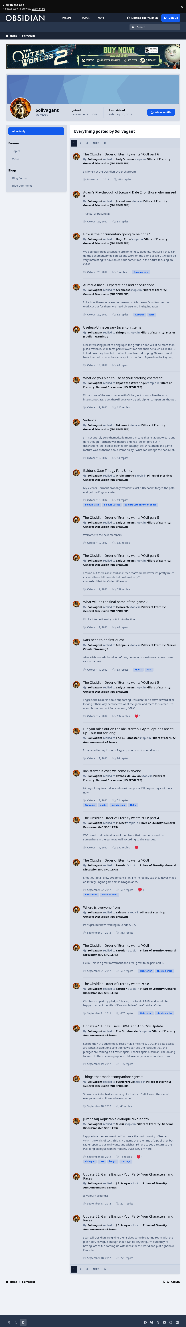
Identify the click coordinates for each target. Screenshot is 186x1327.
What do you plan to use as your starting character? (123, 378)
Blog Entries (19, 178)
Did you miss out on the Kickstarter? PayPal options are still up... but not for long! (129, 731)
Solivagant (95, 159)
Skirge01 (122, 332)
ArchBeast (123, 290)
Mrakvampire (125, 475)
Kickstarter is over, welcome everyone (112, 771)
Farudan (121, 865)
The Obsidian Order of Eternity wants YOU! (116, 860)
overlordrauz (125, 1081)
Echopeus (122, 645)
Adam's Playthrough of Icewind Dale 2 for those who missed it (129, 194)
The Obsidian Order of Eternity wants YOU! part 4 (121, 818)
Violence (89, 420)
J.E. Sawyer (123, 1183)
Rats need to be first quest (103, 640)
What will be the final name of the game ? (115, 602)
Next (96, 143)
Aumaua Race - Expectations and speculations (118, 285)
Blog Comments (22, 185)
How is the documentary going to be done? (116, 234)
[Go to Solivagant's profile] (76, 156)
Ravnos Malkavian (128, 776)
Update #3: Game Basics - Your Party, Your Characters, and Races (128, 1176)
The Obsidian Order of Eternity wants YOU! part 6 (121, 154)
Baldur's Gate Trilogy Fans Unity (107, 470)
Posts (15, 158)
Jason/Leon (123, 201)
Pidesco (121, 823)
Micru (120, 1124)
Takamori (122, 425)
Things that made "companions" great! (113, 1077)
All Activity (18, 131)
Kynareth (122, 607)
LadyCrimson (125, 159)
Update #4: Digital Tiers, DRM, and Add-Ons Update (123, 1026)
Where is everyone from (101, 907)
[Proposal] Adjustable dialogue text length (116, 1119)
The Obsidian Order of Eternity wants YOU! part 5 (121, 517)
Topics (16, 151)
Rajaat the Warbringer (131, 383)
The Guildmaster (127, 738)
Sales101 (122, 912)
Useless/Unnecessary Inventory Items (112, 327)
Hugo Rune (123, 239)
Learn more (7, 6)
